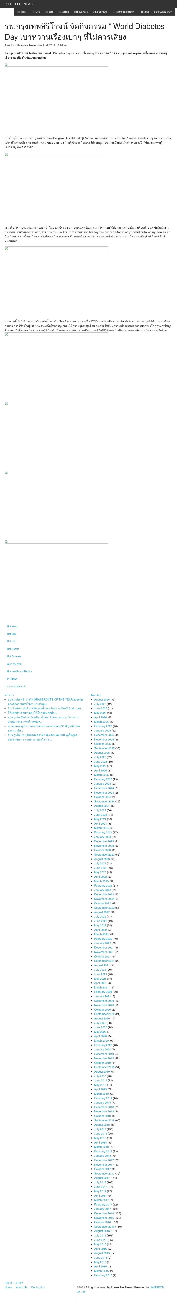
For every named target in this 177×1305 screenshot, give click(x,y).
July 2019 (100, 1076)
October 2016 (102, 1222)
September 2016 (104, 1227)
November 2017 (104, 1165)
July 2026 (100, 704)
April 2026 (100, 717)
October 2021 (102, 956)
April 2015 (100, 1266)
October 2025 (102, 744)
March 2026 (101, 722)
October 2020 (102, 1010)
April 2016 (100, 1249)
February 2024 (103, 832)
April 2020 (100, 1036)
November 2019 (104, 1058)
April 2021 (100, 983)
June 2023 (100, 868)
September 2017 (104, 1173)
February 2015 (103, 1275)
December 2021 (104, 947)
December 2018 (104, 1107)
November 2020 (104, 1005)
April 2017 (100, 1196)
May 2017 (100, 1191)
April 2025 (100, 770)
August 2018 (102, 1125)
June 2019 (100, 1080)
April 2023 (100, 877)
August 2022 (102, 912)
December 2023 (104, 841)
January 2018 (102, 1156)
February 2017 (103, 1204)
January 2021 (102, 996)
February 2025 (103, 779)
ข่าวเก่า (9, 695)
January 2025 (102, 783)
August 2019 (102, 1071)
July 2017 (100, 1182)
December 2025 (104, 735)
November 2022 (104, 899)
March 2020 (101, 1040)
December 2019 (104, 1054)
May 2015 (100, 1262)
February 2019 (103, 1098)
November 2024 (104, 792)
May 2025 (100, 766)
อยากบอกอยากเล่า (163, 11)
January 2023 (102, 890)
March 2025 (101, 775)
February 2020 (103, 1045)
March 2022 (101, 934)
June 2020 (100, 1027)
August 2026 (102, 699)
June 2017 (100, 1187)
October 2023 (102, 850)
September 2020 (104, 1014)
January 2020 (102, 1049)
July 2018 (100, 1129)
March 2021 (101, 987)
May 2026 (100, 713)
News (22, 11)
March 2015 (101, 1271)
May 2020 (100, 1032)
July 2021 (100, 970)
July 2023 (100, 863)
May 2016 (100, 1244)
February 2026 (103, 726)
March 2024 (101, 828)
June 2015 (100, 1257)
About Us (21, 1287)
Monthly (96, 695)
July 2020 (100, 1023)
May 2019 (100, 1085)
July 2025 (100, 757)
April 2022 (100, 930)
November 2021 (104, 952)
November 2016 (104, 1218)
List (49, 11)
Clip (36, 11)
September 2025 (104, 748)
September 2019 (104, 1067)
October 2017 (102, 1169)
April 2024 (100, 823)
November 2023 (104, 846)
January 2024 (102, 837)
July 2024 (100, 810)
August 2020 (102, 1018)
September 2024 (104, 801)
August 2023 (102, 859)
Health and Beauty (123, 11)
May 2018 (100, 1138)
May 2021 (100, 979)
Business (81, 11)
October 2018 (102, 1116)
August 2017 (102, 1178)
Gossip (63, 11)
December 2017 (104, 1160)
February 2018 (103, 1151)
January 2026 (102, 730)
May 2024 (100, 819)
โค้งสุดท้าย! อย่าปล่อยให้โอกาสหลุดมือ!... (32, 713)
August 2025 (102, 753)
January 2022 (102, 943)
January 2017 (102, 1209)
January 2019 (102, 1102)
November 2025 (104, 739)
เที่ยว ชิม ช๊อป (100, 11)
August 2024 (102, 806)
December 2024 (104, 788)
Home (8, 1287)
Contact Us (38, 1287)
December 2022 (104, 894)
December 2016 (104, 1213)
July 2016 (100, 1235)
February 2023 (103, 885)
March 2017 (101, 1200)
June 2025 (100, 762)
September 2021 (104, 961)
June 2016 (100, 1240)
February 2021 (103, 992)
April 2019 (100, 1089)
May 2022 (100, 925)
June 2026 (100, 708)
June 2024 (100, 815)
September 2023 (104, 854)
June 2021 (100, 974)
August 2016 (102, 1231)
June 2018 (100, 1133)
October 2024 (102, 797)
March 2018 (101, 1147)
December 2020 (104, 1001)
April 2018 (100, 1142)
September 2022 (104, 908)
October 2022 (102, 903)
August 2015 (102, 1253)
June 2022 (100, 921)
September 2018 (104, 1120)
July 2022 (100, 916)
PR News (144, 11)
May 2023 (100, 872)
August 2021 (102, 965)
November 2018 (104, 1111)
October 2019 (102, 1063)
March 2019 (101, 1094)
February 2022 (103, 939)
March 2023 (101, 881)
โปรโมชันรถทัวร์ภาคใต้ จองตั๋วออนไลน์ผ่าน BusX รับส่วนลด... (45, 708)
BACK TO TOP (14, 1283)
